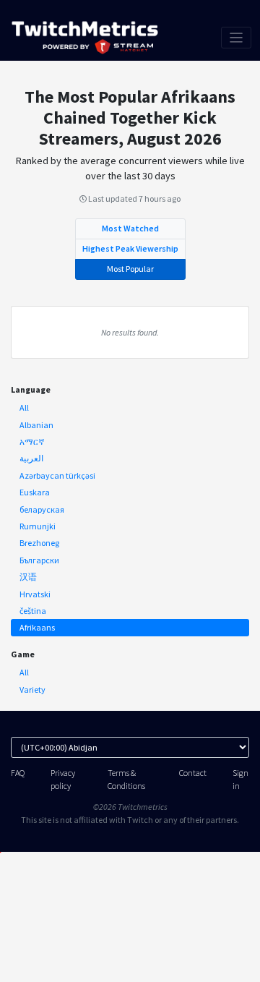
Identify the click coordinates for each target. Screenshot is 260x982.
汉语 (28, 576)
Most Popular (130, 268)
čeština (33, 610)
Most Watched (130, 228)
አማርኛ (32, 441)
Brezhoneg (39, 542)
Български (39, 560)
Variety (33, 689)
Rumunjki (38, 526)
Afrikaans (37, 627)
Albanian (36, 424)
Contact (193, 772)
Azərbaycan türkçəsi (57, 475)
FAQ (18, 772)
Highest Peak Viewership (130, 248)
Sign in (240, 778)
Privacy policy (63, 778)
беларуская (42, 509)
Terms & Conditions (126, 778)
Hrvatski (35, 594)
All (24, 407)
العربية (31, 458)
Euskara (35, 492)
